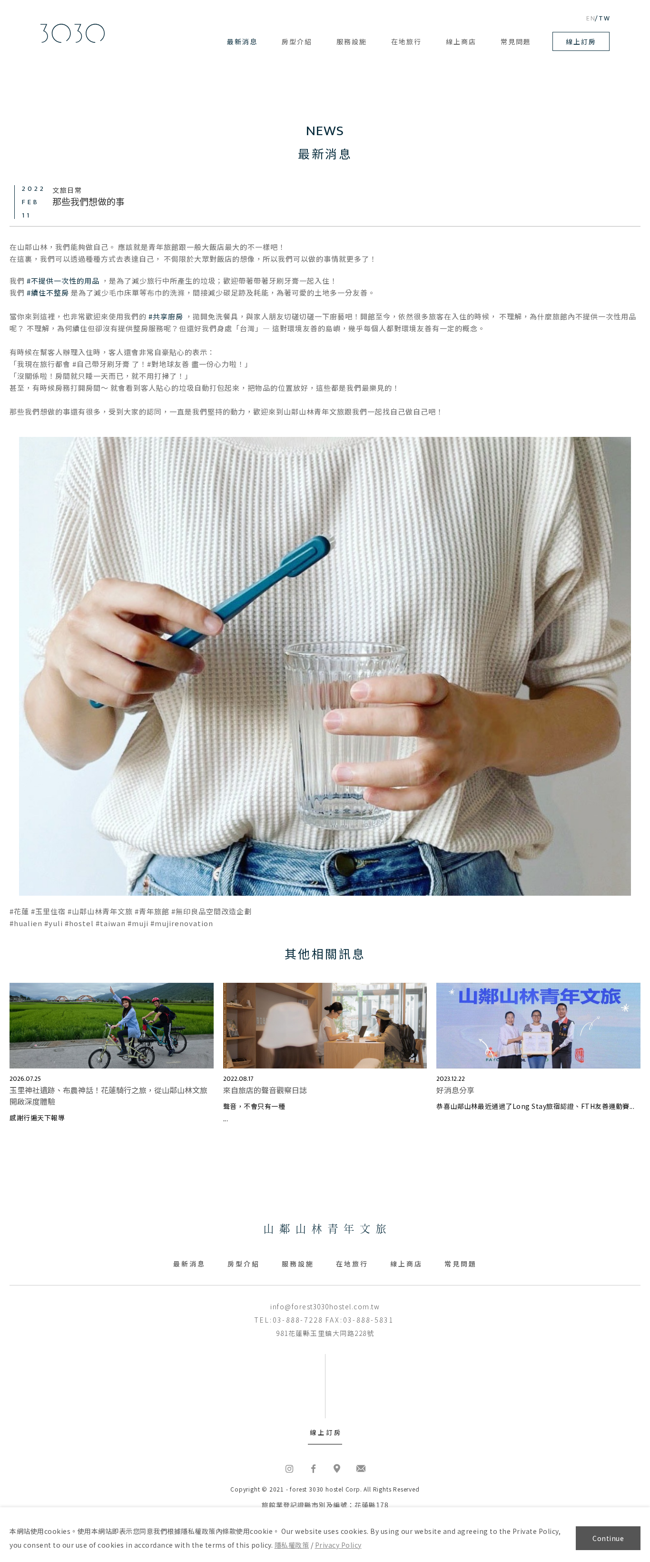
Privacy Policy (338, 1545)
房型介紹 (297, 41)
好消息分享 (455, 1090)
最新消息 (242, 41)
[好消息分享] (538, 1026)
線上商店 (461, 41)
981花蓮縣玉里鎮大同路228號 (325, 1333)
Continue (608, 1538)
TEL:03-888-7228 (288, 1320)
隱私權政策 (292, 1545)
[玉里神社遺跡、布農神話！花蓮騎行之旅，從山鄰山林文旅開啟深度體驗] (112, 1026)
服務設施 (351, 41)
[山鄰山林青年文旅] (72, 33)
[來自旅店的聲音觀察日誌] (325, 1026)
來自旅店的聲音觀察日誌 (265, 1090)
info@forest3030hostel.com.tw (325, 1306)
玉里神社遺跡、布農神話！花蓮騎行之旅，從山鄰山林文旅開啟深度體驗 (108, 1095)
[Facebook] (313, 1468)
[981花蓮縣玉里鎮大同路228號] (337, 1468)
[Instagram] (289, 1468)
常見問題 (516, 41)
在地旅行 (406, 41)
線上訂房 (581, 41)
